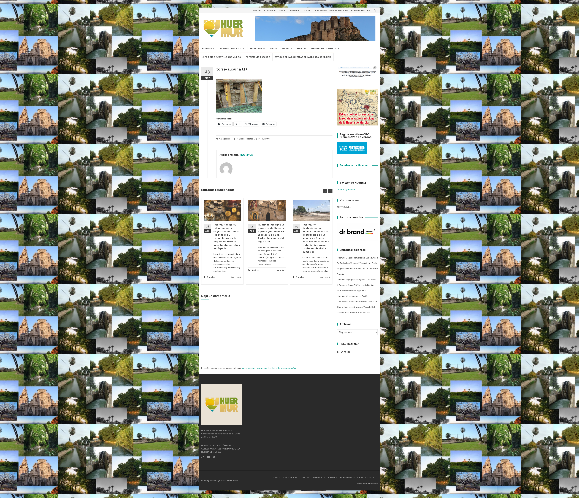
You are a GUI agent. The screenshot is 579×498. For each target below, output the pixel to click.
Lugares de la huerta (323, 48)
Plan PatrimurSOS (231, 48)
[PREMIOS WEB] (352, 148)
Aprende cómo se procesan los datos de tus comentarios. (269, 368)
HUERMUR (265, 139)
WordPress (232, 480)
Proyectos (256, 48)
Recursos (287, 48)
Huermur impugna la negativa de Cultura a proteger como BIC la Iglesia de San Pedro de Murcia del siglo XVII (356, 285)
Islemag (205, 480)
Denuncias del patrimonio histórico (331, 10)
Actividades (270, 10)
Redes (273, 48)
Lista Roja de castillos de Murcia (221, 57)
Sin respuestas (246, 139)
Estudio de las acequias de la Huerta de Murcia (303, 57)
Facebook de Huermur (355, 165)
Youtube (306, 10)
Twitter (282, 10)
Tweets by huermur (346, 189)
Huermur (206, 48)
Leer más (235, 277)
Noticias (257, 10)
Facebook (294, 10)
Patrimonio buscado (360, 10)
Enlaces (301, 48)
